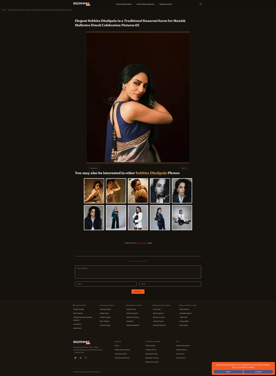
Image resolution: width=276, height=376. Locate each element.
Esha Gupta (184, 325)
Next (183, 168)
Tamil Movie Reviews (122, 358)
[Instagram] (86, 358)
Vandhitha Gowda (132, 317)
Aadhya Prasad (158, 321)
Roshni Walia (184, 321)
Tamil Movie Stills (165, 4)
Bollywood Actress (152, 362)
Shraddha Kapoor (186, 313)
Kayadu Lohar (131, 309)
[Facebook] (75, 358)
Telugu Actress (150, 350)
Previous (94, 168)
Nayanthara (77, 328)
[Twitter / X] (80, 358)
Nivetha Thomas (159, 317)
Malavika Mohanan (159, 325)
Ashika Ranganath (132, 325)
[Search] (200, 4)
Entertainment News (124, 4)
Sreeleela (129, 321)
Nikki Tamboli (78, 313)
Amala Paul (77, 324)
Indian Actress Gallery (122, 350)
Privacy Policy (180, 358)
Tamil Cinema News (183, 346)
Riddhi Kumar (104, 313)
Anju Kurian (157, 309)
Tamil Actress (150, 346)
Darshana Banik (105, 309)
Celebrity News (181, 350)
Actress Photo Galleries (145, 4)
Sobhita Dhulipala (151, 173)
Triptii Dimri (184, 317)
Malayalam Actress (152, 358)
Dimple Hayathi (78, 309)
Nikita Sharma (184, 309)
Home (4, 10)
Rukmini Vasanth (132, 313)
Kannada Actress (151, 354)
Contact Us (180, 354)
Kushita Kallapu (105, 325)
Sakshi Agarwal (158, 313)
